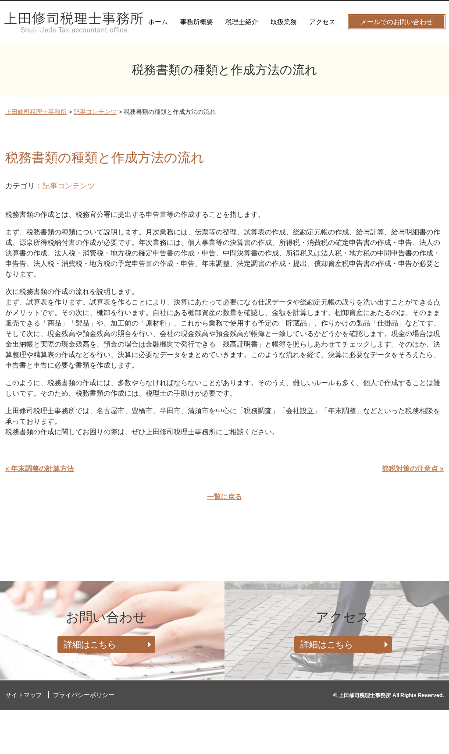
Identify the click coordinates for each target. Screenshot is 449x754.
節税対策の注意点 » (413, 468)
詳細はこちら (90, 644)
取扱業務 (284, 21)
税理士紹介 (241, 21)
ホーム (158, 21)
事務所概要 (196, 21)
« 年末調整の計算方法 (39, 468)
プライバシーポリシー (83, 694)
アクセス (322, 21)
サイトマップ (23, 694)
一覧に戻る (224, 496)
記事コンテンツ (69, 185)
